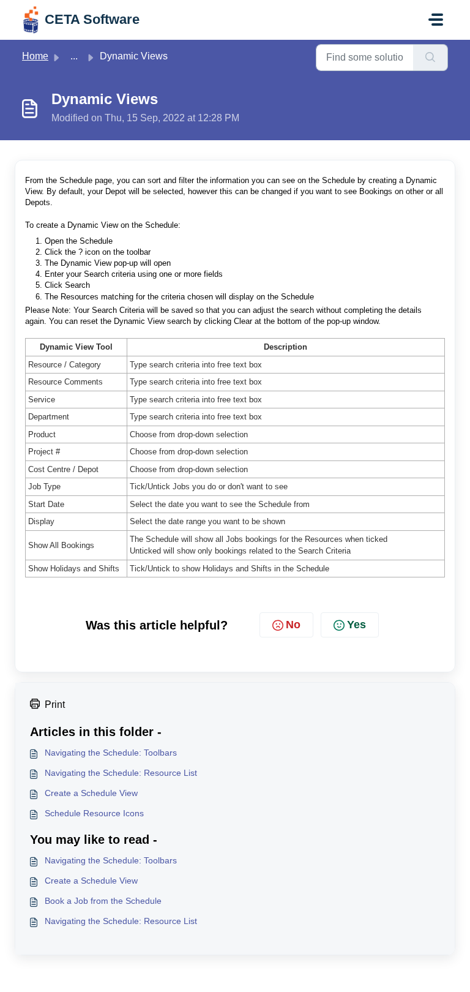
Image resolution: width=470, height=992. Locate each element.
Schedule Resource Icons (94, 813)
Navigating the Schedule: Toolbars (111, 752)
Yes (356, 624)
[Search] (430, 57)
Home (35, 56)
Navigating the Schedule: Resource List (121, 773)
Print (55, 704)
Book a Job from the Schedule (103, 901)
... (74, 56)
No (293, 624)
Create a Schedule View (91, 793)
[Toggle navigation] (435, 20)
